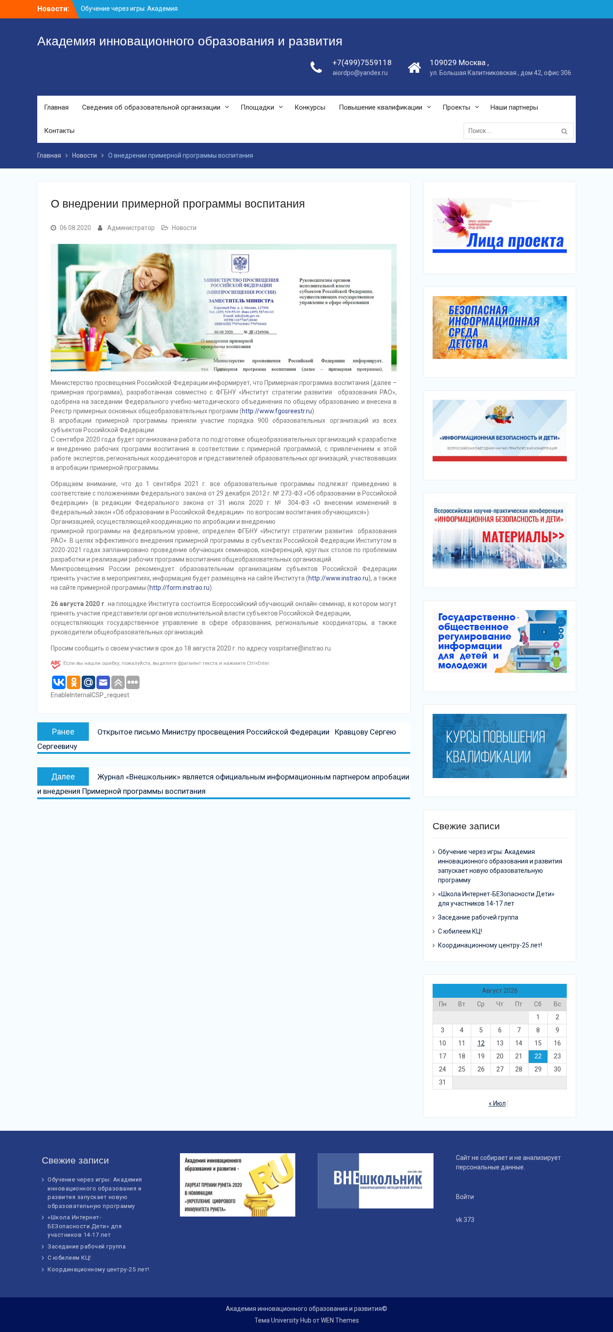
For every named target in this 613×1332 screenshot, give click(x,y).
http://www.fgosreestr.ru (277, 411)
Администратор (131, 227)
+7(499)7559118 (362, 62)
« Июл (497, 1103)
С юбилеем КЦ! (460, 931)
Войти (465, 1196)
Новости (184, 227)
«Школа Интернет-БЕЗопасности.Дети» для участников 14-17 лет (85, 1226)
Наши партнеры (514, 107)
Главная (56, 107)
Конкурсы (309, 107)
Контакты (59, 131)
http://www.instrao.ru (338, 578)
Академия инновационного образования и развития (189, 41)
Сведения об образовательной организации (151, 107)
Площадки (257, 107)
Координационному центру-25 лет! (490, 945)
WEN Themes (340, 1320)
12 (481, 1043)
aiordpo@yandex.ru (360, 72)
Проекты (456, 107)
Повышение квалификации (380, 107)
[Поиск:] (521, 130)
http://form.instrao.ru (179, 587)
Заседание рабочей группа (478, 917)
